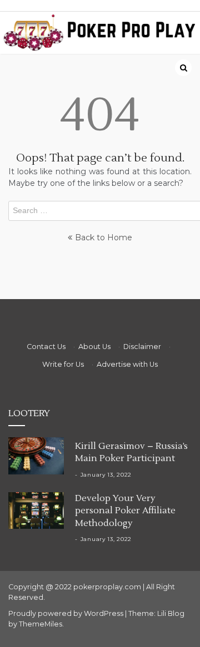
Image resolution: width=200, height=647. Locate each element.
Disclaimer (142, 346)
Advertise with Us (127, 364)
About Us (94, 346)
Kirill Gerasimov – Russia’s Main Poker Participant (131, 452)
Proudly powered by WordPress (66, 613)
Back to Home (103, 237)
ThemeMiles (40, 624)
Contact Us (46, 346)
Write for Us (63, 364)
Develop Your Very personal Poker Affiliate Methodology (125, 511)
